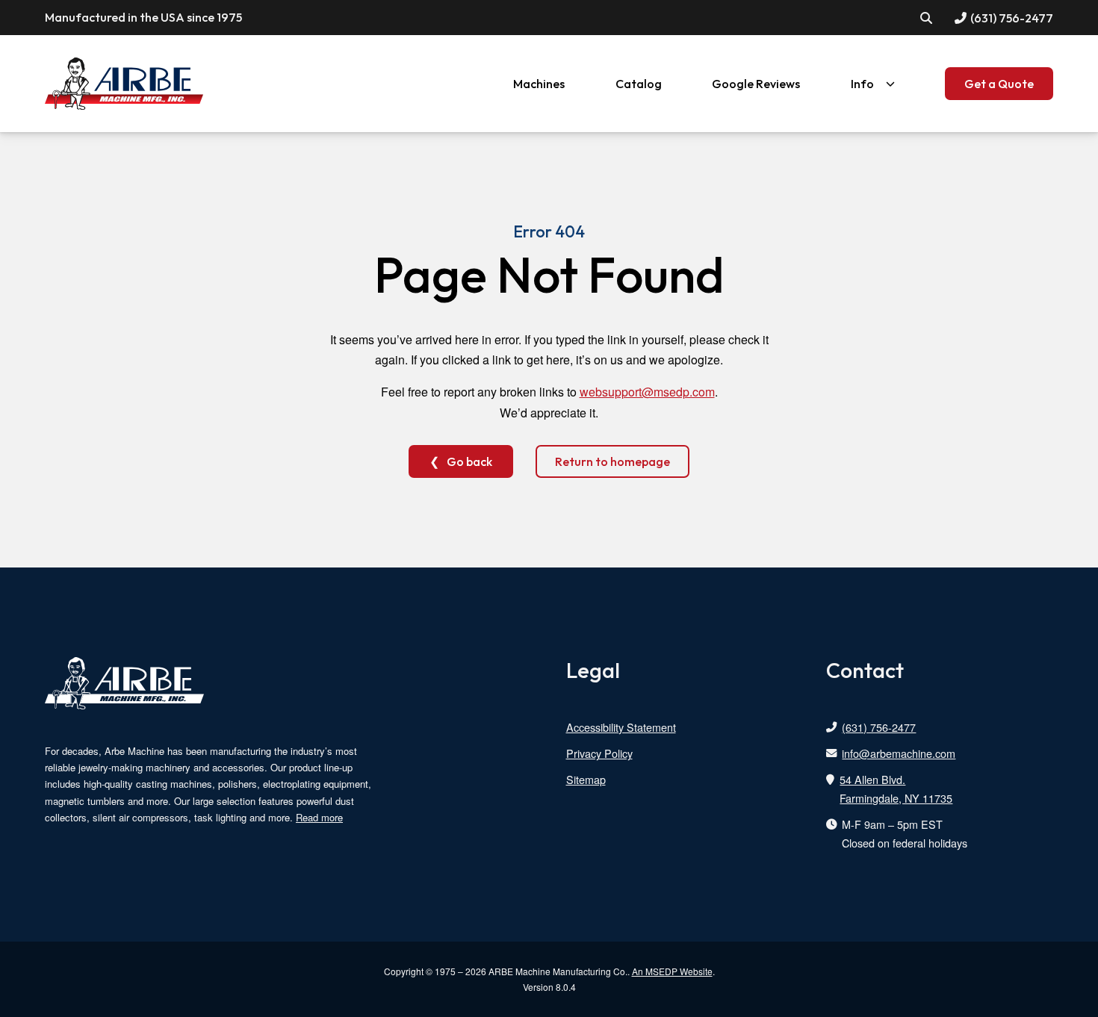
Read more (319, 817)
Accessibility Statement (621, 727)
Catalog (638, 83)
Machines (539, 83)
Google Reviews (756, 83)
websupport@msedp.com (647, 391)
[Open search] (927, 17)
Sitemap (586, 779)
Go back (469, 461)
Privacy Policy (599, 753)
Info (862, 83)
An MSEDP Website (672, 971)
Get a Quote (999, 83)
